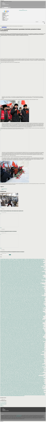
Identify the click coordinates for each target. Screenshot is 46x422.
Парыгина (41, 342)
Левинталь (41, 315)
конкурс (7, 312)
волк (0, 281)
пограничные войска (34, 347)
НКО (41, 333)
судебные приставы (35, 373)
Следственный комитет (17, 367)
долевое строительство (12, 298)
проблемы (16, 354)
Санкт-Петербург (24, 363)
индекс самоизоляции (20, 306)
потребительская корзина (35, 350)
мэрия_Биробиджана (15, 328)
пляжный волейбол (4, 347)
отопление (43, 340)
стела (17, 371)
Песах (1, 345)
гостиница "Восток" (28, 289)
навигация (30, 328)
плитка (41, 346)
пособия (16, 350)
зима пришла (16, 305)
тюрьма (35, 378)
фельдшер (12, 384)
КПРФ (2, 189)
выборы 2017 (15, 283)
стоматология (37, 371)
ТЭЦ (31, 378)
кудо (22, 314)
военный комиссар (15, 280)
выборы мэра (24, 283)
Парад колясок (6, 342)
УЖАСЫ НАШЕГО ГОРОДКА (11, 379)
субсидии (22, 373)
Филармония (35, 385)
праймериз (29, 351)
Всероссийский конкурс (37, 282)
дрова (25, 299)
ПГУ (31, 343)
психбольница (38, 356)
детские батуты (17, 296)
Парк (18, 342)
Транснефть (41, 376)
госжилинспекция (16, 289)
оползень (23, 339)
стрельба (5, 372)
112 (16, 259)
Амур (43, 264)
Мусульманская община (40, 327)
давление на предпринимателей (9, 290)
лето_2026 (5, 317)
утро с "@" (1, 382)
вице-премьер (5, 279)
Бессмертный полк (13, 270)
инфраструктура (29, 307)
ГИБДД (38, 286)
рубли (19, 362)
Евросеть (21, 300)
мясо (18, 328)
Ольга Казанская (16, 338)
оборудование (43, 335)
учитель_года (37, 382)
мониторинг (15, 326)
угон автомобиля (3, 379)
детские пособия (26, 296)
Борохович (24, 274)
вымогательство (34, 284)
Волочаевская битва (4, 188)
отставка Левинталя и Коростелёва (12, 341)
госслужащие (24, 289)
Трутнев (6, 378)
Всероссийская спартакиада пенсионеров (21, 282)
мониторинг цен (19, 326)
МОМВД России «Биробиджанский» (8, 326)
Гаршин (14, 286)
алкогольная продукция (34, 264)
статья (15, 371)
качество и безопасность (27, 309)
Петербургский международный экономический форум (11, 345)
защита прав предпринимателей (23, 304)
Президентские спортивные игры (36, 352)
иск (43, 307)
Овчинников (12, 337)
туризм (17, 378)
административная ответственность (31, 262)
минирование (41, 322)
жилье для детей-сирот (10, 302)
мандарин (16, 319)
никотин (37, 333)
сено (35, 365)
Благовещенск (16, 272)
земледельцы (42, 304)
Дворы (5, 292)
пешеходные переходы (32, 345)
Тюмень (33, 378)
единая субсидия (32, 300)
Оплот (21, 339)
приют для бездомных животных (6, 354)
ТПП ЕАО (9, 376)
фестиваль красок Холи (39, 384)
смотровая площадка (22, 368)
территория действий (27, 375)
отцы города (18, 341)
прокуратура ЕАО (42, 355)
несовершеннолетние (22, 332)
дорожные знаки (2, 299)
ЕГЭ (25, 300)
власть (41, 279)
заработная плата (42, 303)
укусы (37, 379)
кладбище (40, 310)
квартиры (1, 310)
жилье (6, 302)
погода (27, 347)
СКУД (11, 367)
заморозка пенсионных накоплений (16, 303)
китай (27, 310)
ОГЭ (27, 337)
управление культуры (41, 381)
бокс (0, 274)
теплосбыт (19, 375)
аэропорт (34, 268)
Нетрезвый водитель (33, 332)
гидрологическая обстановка (11, 287)
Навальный (27, 328)
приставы (31, 353)
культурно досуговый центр (37, 314)
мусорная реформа (34, 327)
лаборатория (27, 315)
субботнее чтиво (16, 373)
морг (21, 326)
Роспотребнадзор (16, 361)
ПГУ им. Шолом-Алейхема (35, 343)
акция (21, 263)
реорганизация (19, 360)
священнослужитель (20, 364)
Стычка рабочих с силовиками (31, 372)
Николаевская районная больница (26, 333)
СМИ (10, 368)
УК (16, 379)
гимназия (24, 287)
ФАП (32, 383)
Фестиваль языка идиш (13, 385)
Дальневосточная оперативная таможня (22, 290)
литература (14, 317)
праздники (26, 351)
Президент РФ (30, 352)
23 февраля (19, 259)
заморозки (22, 303)
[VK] (7, 11)
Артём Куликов (36, 267)
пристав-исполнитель (27, 353)
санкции (28, 363)
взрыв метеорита (11, 278)
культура (32, 314)
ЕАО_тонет (37, 299)
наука (40, 330)
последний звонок (10, 350)
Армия (20, 267)
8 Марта (32, 259)
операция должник (13, 339)
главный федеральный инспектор (33, 287)
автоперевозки (5, 262)
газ (37, 285)
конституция (23, 312)
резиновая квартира (25, 359)
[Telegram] (4, 11)
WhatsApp (19, 260)
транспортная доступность (3, 377)
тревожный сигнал (22, 377)
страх (42, 371)
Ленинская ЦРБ (5, 316)
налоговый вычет (10, 329)
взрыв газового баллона (6, 278)
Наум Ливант (42, 330)
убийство (42, 378)
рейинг (36, 359)
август (25, 261)
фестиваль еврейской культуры (32, 384)
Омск (23, 338)
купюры (6, 315)
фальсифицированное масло (14, 383)
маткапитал (25, 320)
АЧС (32, 268)
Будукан (40, 274)
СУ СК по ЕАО (38, 372)
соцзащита (16, 369)
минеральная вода (22, 322)
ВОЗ (18, 280)
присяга (34, 353)
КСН (6, 314)
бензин (38, 269)
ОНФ (42, 338)
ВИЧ (7, 279)
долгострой (7, 298)
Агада (8, 262)
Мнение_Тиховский (23, 324)
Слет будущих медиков (23, 367)
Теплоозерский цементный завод (13, 375)
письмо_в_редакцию (22, 346)
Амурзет (1, 265)
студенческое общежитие (23, 372)
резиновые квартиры (31, 359)
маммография (9, 319)
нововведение (16, 334)
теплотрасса (22, 375)
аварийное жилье (36, 260)
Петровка (20, 345)
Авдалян (27, 261)
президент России (25, 352)
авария (15, 261)
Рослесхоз (12, 361)
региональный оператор (34, 358)
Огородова (15, 337)
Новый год (41, 334)
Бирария (3, 271)
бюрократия (23, 275)
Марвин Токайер (22, 319)
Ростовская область (6, 362)
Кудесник (20, 314)
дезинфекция (23, 292)
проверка (20, 354)
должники (16, 298)
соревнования (2, 369)
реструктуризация (23, 360)
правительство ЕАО (15, 351)
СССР (7, 371)
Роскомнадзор (5, 361)
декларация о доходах (41, 292)
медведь (39, 320)
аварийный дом (2, 261)
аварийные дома (40, 260)
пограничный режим (39, 347)
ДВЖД (37, 291)
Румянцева (31, 362)
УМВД (4, 380)
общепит (36, 336)
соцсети (39, 370)
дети (33, 295)
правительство (11, 351)
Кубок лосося (13, 314)
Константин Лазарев (13, 312)
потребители (30, 350)
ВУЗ (8, 283)
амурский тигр (13, 265)
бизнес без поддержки (33, 270)
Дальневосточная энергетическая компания (33, 290)
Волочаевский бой (15, 281)
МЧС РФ (2, 328)
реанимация (21, 358)
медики (41, 320)
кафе (19, 309)
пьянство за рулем (39, 357)
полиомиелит (20, 349)
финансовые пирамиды (20, 386)
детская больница (39, 295)
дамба (19, 291)
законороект (2, 303)
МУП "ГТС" (15, 327)
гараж (10, 286)
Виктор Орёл (36, 278)
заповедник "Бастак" (33, 303)
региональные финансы (28, 358)
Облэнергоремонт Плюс (35, 335)
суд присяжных (30, 373)
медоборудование (17, 321)
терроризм (31, 375)
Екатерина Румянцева (42, 300)
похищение (40, 350)
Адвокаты (17, 262)
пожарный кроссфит (19, 348)
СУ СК (36, 372)
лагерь (33, 315)
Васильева (38, 276)
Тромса (26, 377)
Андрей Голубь (36, 265)
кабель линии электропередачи (38, 308)
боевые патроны (35, 273)
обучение (33, 336)
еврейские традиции (14, 300)
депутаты (25, 295)
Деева (16, 292)
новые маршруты (37, 334)
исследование (21, 308)
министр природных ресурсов (22, 323)
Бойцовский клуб (43, 273)
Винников (1, 279)
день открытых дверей (41, 293)
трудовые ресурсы (41, 377)
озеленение (32, 337)
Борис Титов (21, 274)
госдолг (11, 289)
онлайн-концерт (39, 338)
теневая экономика (25, 374)
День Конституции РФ (11, 293)
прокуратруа (34, 355)
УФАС (4, 382)
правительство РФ (20, 351)
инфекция (23, 307)
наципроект (18, 331)
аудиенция (21, 268)
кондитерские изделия (3, 312)
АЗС (14, 263)
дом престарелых (24, 298)
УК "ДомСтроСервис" (19, 379)
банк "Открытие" (43, 268)
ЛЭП (28, 318)
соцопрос (36, 370)
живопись (28, 301)
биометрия (42, 270)
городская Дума (14, 288)
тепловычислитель (37, 374)
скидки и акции (30, 366)
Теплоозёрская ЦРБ (6, 375)
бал (38, 268)
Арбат (4, 267)
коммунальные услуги (18, 311)
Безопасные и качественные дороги (27, 269)
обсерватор (30, 336)
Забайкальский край (28, 302)
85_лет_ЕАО (4, 260)
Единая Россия (28, 300)
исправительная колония (15, 308)
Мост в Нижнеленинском (37, 326)
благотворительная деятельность (4, 273)
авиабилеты (30, 261)
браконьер (28, 274)
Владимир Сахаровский (32, 279)
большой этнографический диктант (9, 274)
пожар (4, 348)
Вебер (43, 276)
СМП (25, 368)
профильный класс (11, 356)
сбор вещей (38, 363)
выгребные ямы (29, 284)
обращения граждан (26, 336)
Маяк (30, 320)
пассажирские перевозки (3, 343)
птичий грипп (13, 357)
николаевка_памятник (19, 333)
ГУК (1, 290)
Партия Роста (35, 342)
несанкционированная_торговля (6, 332)
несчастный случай (27, 332)
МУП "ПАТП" (21, 327)
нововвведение (12, 334)
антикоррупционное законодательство (31, 266)
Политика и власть (5, 12)
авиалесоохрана (38, 261)
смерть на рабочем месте (6, 368)
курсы (14, 315)
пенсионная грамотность (29, 344)
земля (5, 305)
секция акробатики (26, 364)
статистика (12, 371)
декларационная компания (31, 292)
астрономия (7, 268)
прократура (31, 355)
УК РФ (26, 379)
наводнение (34, 328)
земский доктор (8, 305)
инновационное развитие (38, 306)
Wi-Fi (21, 260)
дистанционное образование (34, 297)
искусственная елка (2, 308)
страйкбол (40, 371)
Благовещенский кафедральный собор (23, 272)
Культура (3, 17)
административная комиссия (23, 262)
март (42, 319)
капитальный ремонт (3, 309)
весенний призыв (2, 277)
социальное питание (6, 370)
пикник (3, 346)
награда (41, 328)
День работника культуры (39, 294)
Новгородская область (7, 334)
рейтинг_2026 (42, 359)
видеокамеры (20, 278)
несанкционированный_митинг (15, 332)
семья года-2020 (25, 365)
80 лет (34, 259)
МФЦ (44, 327)
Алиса (23, 264)
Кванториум (43, 309)
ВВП (41, 276)
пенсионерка (20, 344)
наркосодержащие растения (38, 329)
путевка (29, 357)
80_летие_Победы (42, 259)
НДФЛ (27, 331)
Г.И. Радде (33, 285)
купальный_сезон (2, 315)
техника (34, 375)
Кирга (25, 310)
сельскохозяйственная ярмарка (7, 365)
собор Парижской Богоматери (38, 368)
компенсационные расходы (28, 311)
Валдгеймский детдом (3, 276)
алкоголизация (26, 264)
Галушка (8, 286)
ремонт (12, 360)
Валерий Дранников (29, 276)
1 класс (10, 259)
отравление (3, 341)
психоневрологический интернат (7, 357)
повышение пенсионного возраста (21, 347)
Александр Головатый (39, 263)
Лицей (17, 317)
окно (35, 337)
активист (18, 263)
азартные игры (10, 263)
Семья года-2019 (20, 365)
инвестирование (5, 306)
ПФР (32, 357)
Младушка (4, 324)
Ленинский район (9, 316)
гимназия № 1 (27, 287)
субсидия (25, 373)
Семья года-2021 (29, 365)
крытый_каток (3, 314)
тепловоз (29, 374)
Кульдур (29, 314)
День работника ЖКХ (33, 294)
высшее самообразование (7, 285)
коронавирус (43, 312)
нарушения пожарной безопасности (20, 330)
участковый (20, 382)
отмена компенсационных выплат (26, 340)
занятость (25, 303)
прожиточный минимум (19, 355)
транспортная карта (10, 377)
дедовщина (13, 292)
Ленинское (13, 316)
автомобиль (1, 262)
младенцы (1, 324)
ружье (25, 362)
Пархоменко (38, 342)
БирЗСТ (6, 271)
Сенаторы (33, 365)
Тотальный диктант (5, 376)
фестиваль (26, 384)
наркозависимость (23, 329)
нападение (13, 329)
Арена (5, 267)
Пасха (14, 343)
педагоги (7, 344)
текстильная (8, 374)
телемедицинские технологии (14, 374)
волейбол (43, 280)
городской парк (28, 288)
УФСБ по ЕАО (13, 382)
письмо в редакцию (17, 346)
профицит (15, 356)
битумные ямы (12, 272)
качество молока (33, 309)
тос (2, 376)
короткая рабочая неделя (16, 313)
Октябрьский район (40, 337)
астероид (5, 268)
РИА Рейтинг (42, 360)
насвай (25, 330)
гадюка (36, 285)
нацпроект (21, 331)
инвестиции (9, 306)
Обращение (22, 336)
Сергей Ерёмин (40, 365)
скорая (5, 367)
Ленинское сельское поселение (19, 316)
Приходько (42, 353)
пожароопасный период (25, 348)
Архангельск (39, 267)
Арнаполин (22, 267)
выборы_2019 (32, 283)
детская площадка (7, 296)
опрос (39, 339)
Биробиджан (12, 271)
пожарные (14, 348)
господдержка (21, 289)
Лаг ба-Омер (30, 315)
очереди (34, 341)
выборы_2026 (40, 283)
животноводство (32, 301)
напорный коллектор (18, 329)
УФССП (18, 382)
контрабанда (27, 312)
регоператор (10, 359)
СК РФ (3, 366)
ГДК (16, 286)
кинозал (15, 310)
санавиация (4, 363)
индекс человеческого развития (27, 306)
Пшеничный (35, 357)
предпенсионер (2, 352)
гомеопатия (1, 288)
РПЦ (12, 362)
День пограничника (27, 294)
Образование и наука (5, 15)
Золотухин (28, 305)
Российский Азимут (32, 361)
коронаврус (8, 313)
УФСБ (10, 382)
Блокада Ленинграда (30, 273)
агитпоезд (10, 262)
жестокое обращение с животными (17, 301)
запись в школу (29, 303)
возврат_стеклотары (22, 280)
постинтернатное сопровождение (21, 350)
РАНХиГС (2, 358)
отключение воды (2, 340)
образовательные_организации (16, 336)
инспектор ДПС (5, 307)
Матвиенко (16, 320)
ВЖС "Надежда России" (40, 277)
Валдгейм (41, 275)
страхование (2, 372)
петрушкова (23, 345)
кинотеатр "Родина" (22, 310)
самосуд (1, 363)
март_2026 (44, 319)
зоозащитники (37, 305)
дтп (28, 299)
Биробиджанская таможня (32, 271)
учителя (40, 382)
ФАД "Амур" (4, 383)
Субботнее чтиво (4, 20)
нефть (4, 333)
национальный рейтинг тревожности (11, 331)
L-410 (15, 260)
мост (33, 326)
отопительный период (34, 340)
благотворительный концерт (19, 273)
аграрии (13, 262)
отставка (6, 341)
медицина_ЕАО (2, 321)
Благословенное (30, 272)
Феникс (18, 384)
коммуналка (1, 311)
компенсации (23, 311)
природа (4, 353)
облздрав (18, 335)
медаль (34, 320)
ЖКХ (21, 302)
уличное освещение (41, 379)
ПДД (39, 343)
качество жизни (22, 309)
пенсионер (17, 344)
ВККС (8, 279)
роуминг (10, 362)
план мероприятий (30, 346)
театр (6, 374)
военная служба (6, 280)
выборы (12, 283)
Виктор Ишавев (29, 278)
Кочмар (42, 313)
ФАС (35, 383)
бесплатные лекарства (3, 270)
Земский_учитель (12, 305)
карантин (10, 309)
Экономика (4, 13)
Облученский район (22, 335)
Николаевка (15, 333)
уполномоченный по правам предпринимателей (29, 380)
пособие (14, 350)
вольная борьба (20, 281)
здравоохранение (37, 304)
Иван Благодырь (41, 305)
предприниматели (11, 352)
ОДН (28, 337)
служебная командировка (30, 367)
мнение (7, 324)
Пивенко (43, 345)
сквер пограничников (20, 366)
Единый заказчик (37, 300)
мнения (32, 324)
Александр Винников (33, 263)
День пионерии (19, 294)
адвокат (15, 262)
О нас (3, 2)
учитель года (28, 382)
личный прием (23, 317)
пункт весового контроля (21, 357)
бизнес (29, 270)
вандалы (35, 276)
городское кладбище (23, 288)
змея (20, 305)
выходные (18, 285)
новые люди (33, 334)
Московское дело (30, 326)
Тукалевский (12, 378)
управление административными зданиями (15, 381)
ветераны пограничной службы (16, 277)
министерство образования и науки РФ (5, 323)
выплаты (43, 284)
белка (36, 269)
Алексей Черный (16, 264)
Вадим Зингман (32, 275)
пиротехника (13, 346)
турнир (21, 378)
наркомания (32, 329)
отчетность (26, 341)
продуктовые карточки (10, 355)
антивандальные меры (23, 266)
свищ (14, 364)
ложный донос (37, 317)
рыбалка (40, 362)
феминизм (15, 384)
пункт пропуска (26, 357)
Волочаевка (6, 281)
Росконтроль (9, 361)
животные (35, 301)
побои (16, 347)
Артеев (29, 267)
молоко (39, 325)
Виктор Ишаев (33, 278)
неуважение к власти (38, 332)
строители (7, 372)
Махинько (28, 320)
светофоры (12, 364)
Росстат (38, 361)
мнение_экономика (28, 324)
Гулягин (3, 290)
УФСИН (16, 382)
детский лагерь (38, 296)
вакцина (35, 275)
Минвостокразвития (17, 322)
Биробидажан (9, 271)
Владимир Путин (27, 279)
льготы (27, 318)
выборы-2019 (22, 284)
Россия (36, 361)
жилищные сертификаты (40, 301)
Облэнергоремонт (29, 335)
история (24, 308)
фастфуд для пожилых (39, 383)
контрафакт (30, 312)
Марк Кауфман (31, 319)
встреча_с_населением (3, 283)
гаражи (12, 286)
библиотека (26, 270)
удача (7, 379)
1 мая (12, 259)
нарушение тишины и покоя (11, 330)
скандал (14, 366)
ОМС (22, 338)
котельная (39, 313)
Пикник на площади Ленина (7, 346)
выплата (40, 284)
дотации (18, 299)
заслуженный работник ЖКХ (11, 304)
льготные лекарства (23, 318)
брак (26, 274)
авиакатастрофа (34, 261)
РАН (0, 358)
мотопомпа (42, 326)
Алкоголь (29, 264)
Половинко (38, 349)
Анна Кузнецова (5, 266)
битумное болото (7, 272)
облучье (26, 335)
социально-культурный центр (22, 369)
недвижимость (36, 331)
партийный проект (30, 342)
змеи (19, 305)
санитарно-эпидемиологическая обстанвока (16, 363)
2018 (17, 259)
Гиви (40, 286)
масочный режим (7, 320)
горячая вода (36, 288)
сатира (33, 363)
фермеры (24, 384)
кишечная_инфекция (36, 310)
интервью (11, 307)
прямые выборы (34, 356)
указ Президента (29, 379)
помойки (41, 349)
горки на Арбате (9, 288)
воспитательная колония (31, 281)
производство (24, 355)
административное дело (39, 262)
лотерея (40, 317)
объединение (2, 337)
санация (7, 363)
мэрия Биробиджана (9, 328)
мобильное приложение (13, 325)
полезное (11, 349)
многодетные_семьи (41, 324)
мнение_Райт (19, 324)
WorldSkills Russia (24, 260)
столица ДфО (33, 371)
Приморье (1, 353)
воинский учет (30, 280)
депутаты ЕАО (29, 295)
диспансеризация (23, 297)
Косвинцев (25, 313)
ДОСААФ (15, 299)
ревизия (24, 358)
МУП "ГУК (18, 327)
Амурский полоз (9, 265)
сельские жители (35, 364)
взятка (15, 278)
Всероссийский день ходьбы (30, 282)
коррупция (21, 313)
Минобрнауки (41, 323)
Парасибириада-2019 (14, 342)
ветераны (10, 277)
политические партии (32, 349)
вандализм (33, 276)
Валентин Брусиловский (12, 276)
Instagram (12, 260)
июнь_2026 (32, 308)
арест (15, 267)
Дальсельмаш (17, 291)
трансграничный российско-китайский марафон (33, 376)
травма (12, 376)
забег (31, 302)
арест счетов (17, 267)
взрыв (44, 277)
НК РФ (39, 333)
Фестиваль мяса (7, 385)
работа (43, 357)
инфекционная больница (18, 307)
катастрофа (16, 309)
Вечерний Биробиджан (34, 277)
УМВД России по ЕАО (20, 380)
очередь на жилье (38, 341)
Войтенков (38, 280)
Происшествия (4, 16)
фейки (5, 384)
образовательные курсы (8, 336)
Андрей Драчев (40, 265)
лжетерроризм (9, 317)
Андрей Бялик (32, 265)
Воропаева (26, 281)
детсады (35, 295)
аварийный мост (12, 261)
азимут (13, 263)
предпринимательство (17, 352)
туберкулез (8, 378)
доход (20, 299)
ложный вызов (33, 317)
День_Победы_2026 (12, 295)
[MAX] (8, 11)
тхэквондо (28, 378)
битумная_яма (3, 272)
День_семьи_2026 (17, 295)
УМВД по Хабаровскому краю (13, 380)
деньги (21, 295)
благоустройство (25, 273)
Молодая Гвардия (25, 325)
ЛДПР (39, 315)
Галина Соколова (5, 286)
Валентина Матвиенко (23, 276)
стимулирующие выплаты (21, 371)
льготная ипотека (15, 318)
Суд (27, 373)
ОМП (20, 338)
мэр (4, 328)
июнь (30, 308)
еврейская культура (2, 300)
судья (40, 373)
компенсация (34, 311)
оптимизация (42, 339)
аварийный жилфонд (7, 261)
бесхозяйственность (19, 270)
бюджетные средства (6, 275)
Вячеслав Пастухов (29, 285)
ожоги (30, 337)
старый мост (9, 371)
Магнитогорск (35, 318)
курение (10, 315)
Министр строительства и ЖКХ (30, 323)
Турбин (15, 378)
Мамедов (6, 319)
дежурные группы (19, 292)
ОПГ (10, 339)
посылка (27, 350)
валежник (7, 276)
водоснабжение (2, 280)
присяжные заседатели (38, 353)
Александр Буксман (28, 263)
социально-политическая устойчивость (31, 369)
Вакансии (3, 3)
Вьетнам (21, 285)
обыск (8, 337)
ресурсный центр (28, 360)
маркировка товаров (35, 319)
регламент (7, 359)
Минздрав (26, 322)
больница (2, 274)
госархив (8, 289)
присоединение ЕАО (21, 353)
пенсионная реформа (35, 344)
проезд (15, 355)
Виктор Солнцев (40, 278)
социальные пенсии (17, 370)
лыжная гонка (11, 318)
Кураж (8, 315)
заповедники (38, 303)
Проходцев (21, 356)
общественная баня (40, 336)
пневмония (8, 347)
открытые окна (20, 340)
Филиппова (41, 385)
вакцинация (38, 275)
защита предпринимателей (31, 304)
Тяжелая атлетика (38, 378)
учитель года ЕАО (32, 382)
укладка (33, 379)
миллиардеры (13, 322)
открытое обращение (15, 340)
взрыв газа (1, 278)
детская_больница (12, 296)
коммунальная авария (6, 311)
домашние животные (29, 298)
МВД (32, 320)
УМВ (3, 380)
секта (23, 364)
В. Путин (26, 275)
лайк (37, 315)
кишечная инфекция (30, 310)
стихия (28, 371)
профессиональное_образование (4, 356)
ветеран (8, 277)
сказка (12, 366)
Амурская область (4, 265)
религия (9, 360)
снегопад (29, 368)
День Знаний (6, 293)
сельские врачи (31, 364)
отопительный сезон (39, 340)
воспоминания (36, 281)
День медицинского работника (27, 293)
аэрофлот (37, 268)
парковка (23, 342)
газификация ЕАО (40, 285)
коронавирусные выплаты (3, 313)
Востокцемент (40, 281)
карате (12, 309)
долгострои (4, 298)
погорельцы (29, 347)
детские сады (30, 296)
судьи (39, 373)
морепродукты (24, 326)
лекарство (1, 316)
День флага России (7, 295)
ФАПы (34, 383)
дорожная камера (42, 298)
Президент (21, 352)
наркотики (43, 329)
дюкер (34, 299)
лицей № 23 (19, 317)
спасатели (42, 370)
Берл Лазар (42, 269)
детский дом (34, 296)
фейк (4, 384)
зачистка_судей (17, 304)
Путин (31, 357)
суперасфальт (43, 373)
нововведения (24, 334)
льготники (19, 318)
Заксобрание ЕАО (9, 303)
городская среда (18, 288)
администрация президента (4, 263)
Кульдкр (27, 314)
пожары (35, 348)
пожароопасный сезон (31, 348)
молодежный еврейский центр (31, 325)
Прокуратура (38, 355)
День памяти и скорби (14, 294)
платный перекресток (35, 346)
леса (30, 316)
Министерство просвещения (14, 323)
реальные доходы (17, 358)
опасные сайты (8, 339)
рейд (35, 359)
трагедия (14, 376)
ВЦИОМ (10, 283)
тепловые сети (33, 374)
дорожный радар (12, 299)
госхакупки (35, 289)
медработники (25, 321)
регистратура (4, 359)
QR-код (17, 260)
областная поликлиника (14, 335)
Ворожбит (23, 281)
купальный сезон (43, 314)
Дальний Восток (12, 291)
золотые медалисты (32, 305)
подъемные (1, 348)
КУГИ (15, 314)
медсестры (28, 321)
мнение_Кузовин (10, 324)
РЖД (40, 360)
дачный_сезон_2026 (33, 291)
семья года (16, 365)
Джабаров (8, 297)
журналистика (23, 302)
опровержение (36, 339)
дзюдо (14, 297)
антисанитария (39, 266)
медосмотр (21, 321)
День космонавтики (16, 293)
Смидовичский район (17, 368)
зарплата (3, 304)
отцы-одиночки (22, 341)
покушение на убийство (6, 349)
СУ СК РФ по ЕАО (11, 373)
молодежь (37, 325)
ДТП (27, 299)
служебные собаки (35, 367)
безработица (34, 269)
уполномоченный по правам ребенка (40, 380)
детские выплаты (22, 296)
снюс (31, 368)
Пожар (6, 348)
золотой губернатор (24, 305)
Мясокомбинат (21, 328)
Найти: (1, 254)
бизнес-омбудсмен (38, 270)
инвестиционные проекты (14, 306)
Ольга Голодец (7, 338)
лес (28, 316)
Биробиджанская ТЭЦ (39, 271)
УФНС (9, 382)
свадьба (6, 364)
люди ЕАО (30, 318)
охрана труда (31, 341)
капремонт (7, 309)
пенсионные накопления (41, 344)
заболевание (34, 302)
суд (26, 373)
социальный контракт (27, 370)
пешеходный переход (39, 345)
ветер (6, 277)
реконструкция (4, 360)
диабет (16, 297)
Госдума (13, 289)
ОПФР (45, 339)
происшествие (28, 355)
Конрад (9, 312)
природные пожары (8, 353)
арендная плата (12, 267)
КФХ (24, 315)
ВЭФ (23, 285)
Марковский (39, 319)
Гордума (4, 288)
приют (1, 354)
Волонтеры (3, 281)
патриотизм (18, 343)
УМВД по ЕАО (7, 380)
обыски (10, 337)
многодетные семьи (36, 324)
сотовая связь (6, 369)
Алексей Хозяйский (11, 264)
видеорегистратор (24, 278)
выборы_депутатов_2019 (9, 284)
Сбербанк (35, 363)
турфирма (26, 378)
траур (19, 377)
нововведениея (20, 334)
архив (42, 267)
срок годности (4, 371)
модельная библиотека (19, 325)
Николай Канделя (33, 333)
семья (14, 365)
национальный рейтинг (3, 331)
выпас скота (37, 284)
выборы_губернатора (3, 284)
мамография (13, 319)
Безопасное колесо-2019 (15, 269)
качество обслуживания (38, 309)
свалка (8, 364)
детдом (32, 295)
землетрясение (2, 305)
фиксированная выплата (30, 385)
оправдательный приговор (30, 339)
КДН (6, 310)
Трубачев (33, 377)
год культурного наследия (41, 287)
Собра (42, 368)
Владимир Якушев (37, 279)
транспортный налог (15, 377)
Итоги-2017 (26, 308)
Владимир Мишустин (22, 279)
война (32, 280)
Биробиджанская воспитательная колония (23, 271)
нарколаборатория (28, 329)
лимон (12, 317)
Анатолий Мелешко (18, 265)
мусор (31, 327)
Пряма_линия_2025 (25, 356)
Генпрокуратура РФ (30, 286)
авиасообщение (42, 261)
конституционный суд (19, 312)
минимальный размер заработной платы (33, 322)
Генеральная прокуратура (20, 286)
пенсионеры (24, 344)
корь (23, 313)
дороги (39, 298)
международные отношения (41, 321)
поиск (37, 348)
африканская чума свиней (28, 268)
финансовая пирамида (14, 386)
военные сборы (11, 280)
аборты (27, 260)
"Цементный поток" (5, 259)
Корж (40, 312)
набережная (24, 328)
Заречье (1, 304)
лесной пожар (32, 316)
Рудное (23, 362)
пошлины (7, 351)
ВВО (40, 276)
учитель (25, 382)
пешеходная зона (27, 345)
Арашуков (1, 267)
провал (18, 354)
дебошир (10, 292)
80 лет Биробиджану (37, 259)
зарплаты (6, 304)
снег (27, 368)
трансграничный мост (24, 376)
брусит (33, 274)
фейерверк (1, 384)
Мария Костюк (27, 319)
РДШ (14, 358)
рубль (21, 362)
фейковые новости (8, 384)
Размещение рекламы (5, 4)
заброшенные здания (39, 302)
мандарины (18, 319)
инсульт (9, 307)
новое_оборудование (29, 334)
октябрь (37, 337)
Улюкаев (1, 380)
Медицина (3, 14)
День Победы (23, 294)
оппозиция (25, 339)
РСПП (13, 362)
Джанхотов (11, 297)
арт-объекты (26, 267)
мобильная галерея (2, 325)
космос (37, 313)
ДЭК (32, 299)
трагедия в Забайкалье (18, 376)
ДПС (23, 299)
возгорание (26, 280)
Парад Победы (10, 342)
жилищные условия (2, 302)
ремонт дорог (15, 360)
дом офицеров (20, 298)
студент (16, 372)
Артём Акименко (32, 267)
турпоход (23, 378)
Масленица (3, 320)
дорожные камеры (7, 299)
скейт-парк (24, 366)
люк (32, 318)
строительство (11, 372)
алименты (21, 264)
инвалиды (1, 306)
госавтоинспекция (4, 289)
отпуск (1, 341)
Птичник (16, 357)
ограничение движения (23, 337)
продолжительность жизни (3, 355)
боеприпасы (39, 273)
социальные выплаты (11, 370)
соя (40, 370)
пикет (1, 346)
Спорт (3, 18)
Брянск (38, 274)
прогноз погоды (26, 354)
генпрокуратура (26, 286)
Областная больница (8, 335)
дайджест (15, 290)
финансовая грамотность (8, 386)
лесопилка (39, 316)
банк (40, 268)
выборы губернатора (20, 283)
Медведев (36, 320)
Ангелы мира (28, 265)
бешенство (23, 270)
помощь (43, 349)
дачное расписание (23, 291)
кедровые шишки (9, 310)
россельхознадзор (21, 361)
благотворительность (12, 273)
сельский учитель (40, 364)
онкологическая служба (31, 338)
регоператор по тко (14, 359)
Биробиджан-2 (16, 271)
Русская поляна (35, 362)
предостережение (39, 351)
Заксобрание (5, 303)
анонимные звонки (16, 266)
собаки (33, 368)
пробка (12, 354)
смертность (40, 367)
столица (30, 371)
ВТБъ (7, 283)
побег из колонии (12, 347)
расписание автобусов (10, 358)
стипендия (26, 371)
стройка (14, 372)
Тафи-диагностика (2, 374)
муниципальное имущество (4, 327)
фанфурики (30, 383)
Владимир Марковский (16, 279)
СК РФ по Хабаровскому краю (8, 366)
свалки (10, 364)
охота (28, 341)
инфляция (26, 307)
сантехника (30, 363)
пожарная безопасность (10, 348)
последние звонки (5, 350)
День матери (21, 293)
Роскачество (2, 361)
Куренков (12, 315)
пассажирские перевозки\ (10, 343)
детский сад (41, 296)
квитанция (4, 310)
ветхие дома (25, 277)
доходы (22, 299)
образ (1, 336)
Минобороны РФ (36, 323)
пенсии (15, 344)
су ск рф (8, 373)
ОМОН (19, 338)
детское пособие (4, 297)
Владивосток (11, 279)
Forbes (10, 260)
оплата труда (18, 339)
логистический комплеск (28, 317)
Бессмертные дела (8, 270)
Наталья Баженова (36, 330)
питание (26, 346)
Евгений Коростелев (42, 299)
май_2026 (39, 318)
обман (40, 335)
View (0, 207)
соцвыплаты (13, 369)
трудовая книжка (36, 377)
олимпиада (3, 338)
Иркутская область (40, 307)
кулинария (24, 314)
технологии (37, 375)
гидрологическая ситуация (19, 287)
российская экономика (27, 361)
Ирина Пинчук (36, 307)
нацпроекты (24, 331)
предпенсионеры (6, 352)
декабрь (26, 292)
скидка (27, 366)
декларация (36, 292)
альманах (40, 264)
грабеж (42, 289)
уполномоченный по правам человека (5, 381)
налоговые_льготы (5, 329)
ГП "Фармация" (39, 289)
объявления (5, 337)
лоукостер (42, 317)
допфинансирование (35, 298)
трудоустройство (2, 378)
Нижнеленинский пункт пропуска (9, 333)
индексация (33, 306)
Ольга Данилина (11, 338)
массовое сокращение (12, 320)
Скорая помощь (8, 367)
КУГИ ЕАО (17, 314)
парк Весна (20, 342)
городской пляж (32, 288)
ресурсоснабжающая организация (34, 360)
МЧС (0, 328)
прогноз (23, 354)
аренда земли (8, 267)
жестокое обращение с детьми (8, 301)
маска (1, 320)
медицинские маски (7, 321)
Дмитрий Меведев (40, 297)
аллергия (38, 264)
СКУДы (13, 367)
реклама (1, 360)
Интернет (14, 307)
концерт (39, 312)
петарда (3, 345)
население (27, 330)
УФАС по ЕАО (6, 382)
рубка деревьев (16, 362)
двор (3, 292)
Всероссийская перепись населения (11, 282)
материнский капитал (21, 320)
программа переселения (31, 354)
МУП (8, 327)
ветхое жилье (29, 277)
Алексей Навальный (5, 264)
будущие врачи (43, 274)
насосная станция (31, 330)
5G (25, 259)
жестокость (23, 301)
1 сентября (14, 259)
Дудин (30, 299)
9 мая (7, 260)
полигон (13, 349)
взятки (17, 278)
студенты (19, 372)
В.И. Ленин (28, 275)
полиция (36, 349)
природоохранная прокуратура (15, 353)
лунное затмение (2, 318)
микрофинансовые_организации (7, 322)
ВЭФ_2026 (25, 285)
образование (3, 336)
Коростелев (11, 313)
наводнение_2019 (38, 328)
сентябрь (37, 365)
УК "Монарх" (24, 379)
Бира (45, 270)
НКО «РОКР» (43, 333)
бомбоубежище (17, 274)
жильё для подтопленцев (17, 302)
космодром (28, 313)
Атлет (19, 268)
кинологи (18, 310)
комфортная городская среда (39, 311)
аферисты (24, 268)
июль (29, 308)
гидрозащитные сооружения (4, 287)
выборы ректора (28, 283)
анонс (19, 266)
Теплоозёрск (2, 375)
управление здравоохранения (34, 381)
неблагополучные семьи (31, 331)
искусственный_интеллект (8, 308)
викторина (44, 278)
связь (16, 364)
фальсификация (8, 383)
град (43, 289)
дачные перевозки (28, 291)
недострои (39, 331)
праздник (24, 351)
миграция (1, 322)
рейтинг (38, 359)
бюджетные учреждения (12, 275)
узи (15, 379)
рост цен (40, 361)
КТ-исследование (9, 314)
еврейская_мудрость (8, 300)
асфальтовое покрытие (15, 268)
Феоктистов (21, 384)
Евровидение (18, 300)
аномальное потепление (10, 266)
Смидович (12, 368)
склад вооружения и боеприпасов (36, 366)
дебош (8, 292)
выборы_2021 (36, 283)
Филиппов (38, 385)
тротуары (30, 377)
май (37, 318)
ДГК (6, 292)
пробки (14, 354)
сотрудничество (10, 369)
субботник (19, 373)
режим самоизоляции (20, 359)
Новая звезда (2, 334)
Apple (9, 260)
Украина (35, 379)
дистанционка (28, 297)
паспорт (44, 342)
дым (31, 299)
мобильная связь (7, 325)
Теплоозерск (41, 374)
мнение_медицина (15, 324)
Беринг (40, 269)
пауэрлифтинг (29, 343)
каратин (14, 309)
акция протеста (24, 263)
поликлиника (16, 349)
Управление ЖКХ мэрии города (25, 381)
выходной (16, 285)
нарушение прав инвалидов (4, 330)
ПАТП (16, 343)
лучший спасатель (7, 318)
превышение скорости (34, 351)
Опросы (3, 19)
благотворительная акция (41, 272)
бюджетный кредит (18, 275)
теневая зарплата (20, 374)
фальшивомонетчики (26, 383)
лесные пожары (36, 316)
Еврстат (24, 300)
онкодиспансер (26, 338)
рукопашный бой (28, 362)
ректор (7, 360)
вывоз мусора (25, 284)
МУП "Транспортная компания (27, 327)
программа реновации (38, 354)
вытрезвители (13, 285)
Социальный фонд (32, 370)
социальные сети (22, 370)
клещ (42, 310)
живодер (26, 301)
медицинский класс (12, 321)
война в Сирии (35, 280)
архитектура (2, 268)
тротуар (28, 377)
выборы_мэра (14, 284)
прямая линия (30, 356)
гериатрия (34, 286)
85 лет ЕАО (1, 260)
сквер (16, 366)
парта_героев (26, 342)
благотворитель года (35, 272)
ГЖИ (36, 286)
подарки (43, 347)
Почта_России (4, 351)
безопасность (20, 269)
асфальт (10, 268)
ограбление (18, 337)
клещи (44, 310)
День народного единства (34, 293)
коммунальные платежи (12, 311)
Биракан (1, 271)
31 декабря (22, 259)
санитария (9, 363)
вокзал (41, 280)
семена (12, 365)
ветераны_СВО (22, 277)
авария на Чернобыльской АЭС (20, 261)
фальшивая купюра (20, 383)
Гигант (42, 286)
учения (23, 382)
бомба (14, 274)
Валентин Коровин (17, 276)
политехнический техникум (25, 349)
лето (3, 317)
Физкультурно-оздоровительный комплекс (21, 385)
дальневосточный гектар (7, 291)
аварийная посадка (31, 260)
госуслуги (32, 289)
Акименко (16, 263)
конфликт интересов (35, 312)
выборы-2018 (18, 284)
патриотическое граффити (23, 343)
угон (0, 379)
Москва (27, 326)
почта (43, 350)
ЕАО (35, 299)
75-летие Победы (28, 259)
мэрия (6, 328)
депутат (23, 295)
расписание (5, 358)
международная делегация (33, 321)
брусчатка (35, 274)
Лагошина (35, 315)
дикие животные (19, 297)
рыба (38, 362)
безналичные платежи (9, 269)
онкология (36, 338)
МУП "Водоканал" (11, 327)
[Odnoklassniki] (5, 11)
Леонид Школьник (25, 316)
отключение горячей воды (8, 340)
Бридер (31, 274)
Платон (39, 346)
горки (6, 288)
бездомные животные (3, 269)
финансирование (2, 386)
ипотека (33, 307)
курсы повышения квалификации (19, 315)
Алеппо (19, 264)
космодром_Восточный (33, 313)
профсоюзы (18, 356)
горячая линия (40, 288)
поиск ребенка (39, 348)
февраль (43, 383)
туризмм (19, 378)
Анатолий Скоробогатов (24, 265)
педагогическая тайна (11, 344)
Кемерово (13, 310)
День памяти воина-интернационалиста (5, 294)
